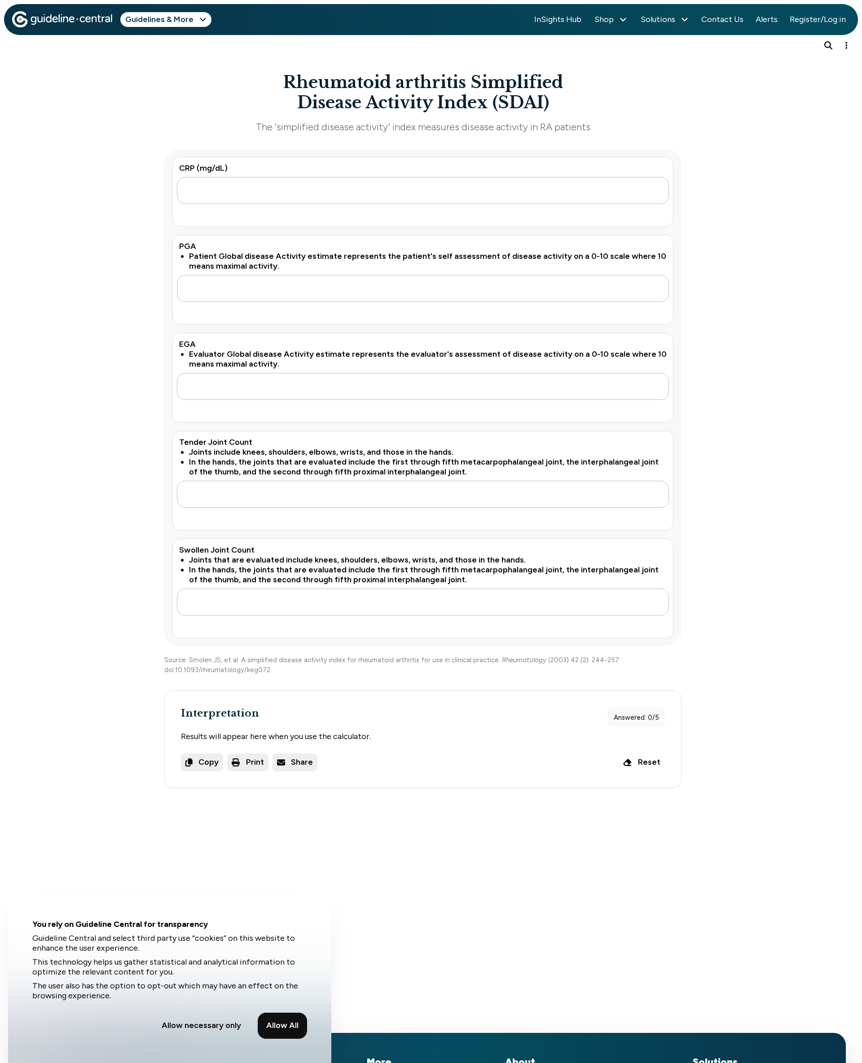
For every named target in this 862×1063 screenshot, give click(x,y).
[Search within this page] (828, 45)
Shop (604, 19)
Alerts (767, 19)
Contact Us (722, 19)
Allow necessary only (201, 1025)
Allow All (282, 1025)
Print (255, 762)
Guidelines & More (159, 19)
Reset (649, 762)
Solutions (658, 19)
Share (302, 762)
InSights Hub (557, 19)
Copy (208, 762)
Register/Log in (818, 19)
